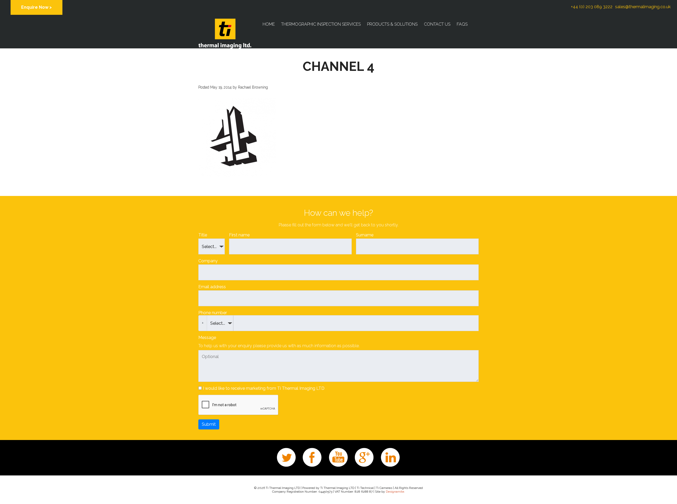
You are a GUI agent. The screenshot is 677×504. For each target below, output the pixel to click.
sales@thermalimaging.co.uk (643, 6)
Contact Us (437, 24)
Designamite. (395, 491)
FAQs (462, 24)
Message (207, 337)
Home (269, 24)
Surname (364, 234)
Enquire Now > (36, 7)
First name (239, 234)
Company (208, 260)
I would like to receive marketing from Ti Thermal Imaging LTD (263, 388)
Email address (212, 286)
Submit (209, 424)
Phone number (212, 312)
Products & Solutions (392, 24)
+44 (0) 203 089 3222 (591, 6)
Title (202, 234)
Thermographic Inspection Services (321, 24)
